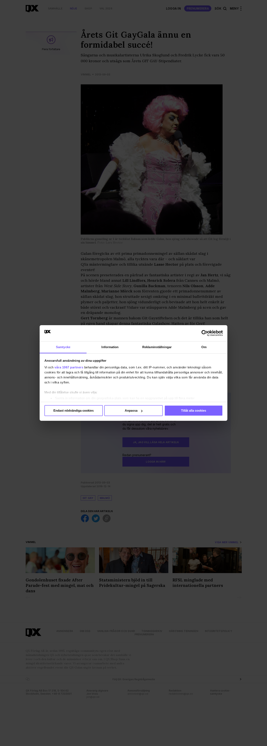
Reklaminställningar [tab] (157, 347)
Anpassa (131, 410)
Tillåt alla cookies (193, 410)
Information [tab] (109, 347)
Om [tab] (204, 347)
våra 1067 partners (68, 367)
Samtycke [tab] (63, 347)
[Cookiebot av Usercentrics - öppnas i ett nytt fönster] (204, 333)
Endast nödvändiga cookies (73, 410)
